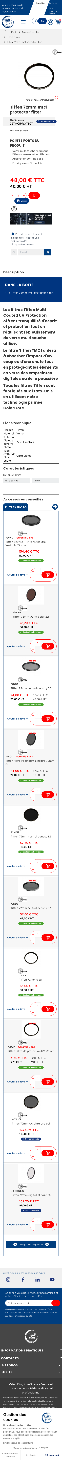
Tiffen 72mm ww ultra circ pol (31, 1123)
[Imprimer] (14, 208)
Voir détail (31, 521)
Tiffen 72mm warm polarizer (31, 616)
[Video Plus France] (8, 22)
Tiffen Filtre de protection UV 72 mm (31, 1051)
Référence (17, 120)
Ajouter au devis (16, 574)
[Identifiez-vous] (50, 22)
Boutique (53, 3)
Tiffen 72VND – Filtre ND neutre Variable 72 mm (25, 543)
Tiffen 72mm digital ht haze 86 (31, 1195)
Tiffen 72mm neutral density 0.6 (31, 908)
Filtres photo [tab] (15, 507)
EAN (12, 130)
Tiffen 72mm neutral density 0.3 (31, 688)
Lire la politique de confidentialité (18, 1443)
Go (42, 21)
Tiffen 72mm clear (31, 979)
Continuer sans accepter (10, 1455)
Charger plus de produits (31, 1244)
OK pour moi (52, 1455)
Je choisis (31, 1455)
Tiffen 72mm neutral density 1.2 (31, 836)
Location (40, 3)
